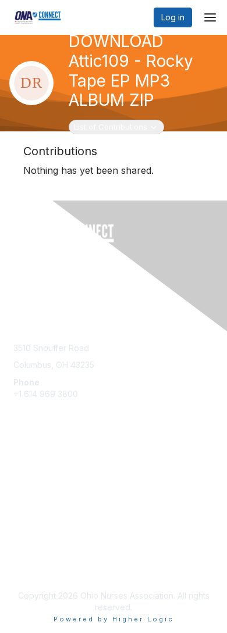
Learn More (35, 486)
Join (21, 463)
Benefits (29, 475)
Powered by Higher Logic (114, 619)
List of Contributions (110, 126)
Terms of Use (39, 567)
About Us (30, 555)
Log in (173, 17)
